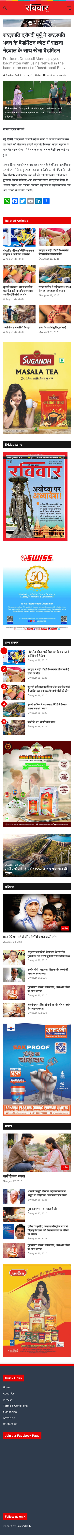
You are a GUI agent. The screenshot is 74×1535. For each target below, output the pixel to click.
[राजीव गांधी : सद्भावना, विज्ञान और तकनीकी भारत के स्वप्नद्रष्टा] (14, 975)
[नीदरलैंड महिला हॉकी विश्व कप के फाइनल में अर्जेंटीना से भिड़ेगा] (19, 237)
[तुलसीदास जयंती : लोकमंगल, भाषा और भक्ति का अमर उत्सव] (14, 992)
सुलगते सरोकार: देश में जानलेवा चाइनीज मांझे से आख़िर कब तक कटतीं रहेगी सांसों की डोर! (18, 290)
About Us (9, 1393)
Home (6, 1387)
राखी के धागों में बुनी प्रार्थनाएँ (52, 327)
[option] (37, 855)
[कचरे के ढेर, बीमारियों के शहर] (19, 314)
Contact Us (10, 1424)
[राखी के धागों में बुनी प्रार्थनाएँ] (55, 314)
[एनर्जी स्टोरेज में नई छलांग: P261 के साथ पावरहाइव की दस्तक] (55, 274)
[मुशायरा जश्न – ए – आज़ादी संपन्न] (14, 1214)
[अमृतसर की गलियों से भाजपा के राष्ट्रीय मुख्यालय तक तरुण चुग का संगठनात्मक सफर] (14, 957)
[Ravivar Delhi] (37, 7)
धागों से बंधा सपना (14, 1176)
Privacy (8, 1399)
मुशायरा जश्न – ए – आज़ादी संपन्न (43, 1208)
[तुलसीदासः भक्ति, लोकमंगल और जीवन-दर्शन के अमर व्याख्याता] (14, 1010)
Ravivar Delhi (13, 75)
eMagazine (10, 1411)
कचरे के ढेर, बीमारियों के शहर (17, 327)
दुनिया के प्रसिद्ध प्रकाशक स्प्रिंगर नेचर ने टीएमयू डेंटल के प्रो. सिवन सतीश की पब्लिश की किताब (48, 1230)
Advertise (9, 1418)
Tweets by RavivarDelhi (17, 1526)
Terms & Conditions (15, 1405)
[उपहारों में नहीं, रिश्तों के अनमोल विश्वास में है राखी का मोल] (55, 237)
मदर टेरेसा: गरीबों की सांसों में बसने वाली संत (29, 937)
